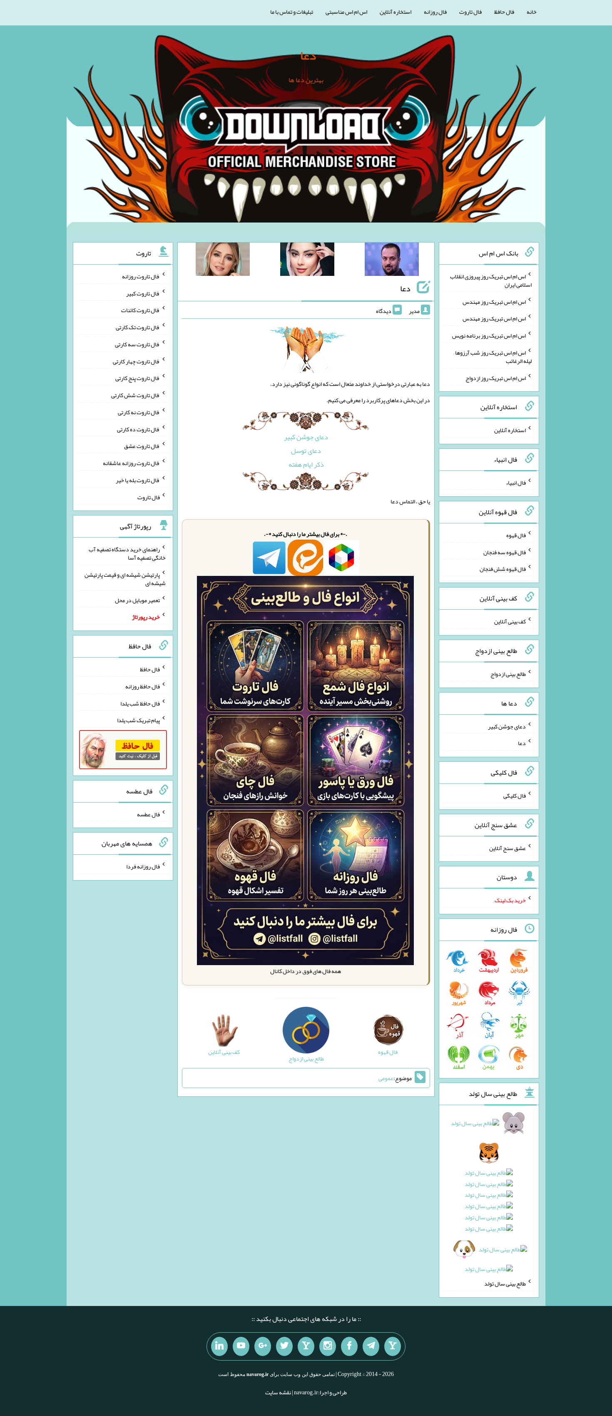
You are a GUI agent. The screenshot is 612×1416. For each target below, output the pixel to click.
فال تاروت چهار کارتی (136, 361)
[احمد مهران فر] (392, 261)
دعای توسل (306, 451)
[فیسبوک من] (349, 1346)
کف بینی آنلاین (510, 621)
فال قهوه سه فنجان (504, 552)
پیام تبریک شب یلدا (138, 720)
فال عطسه (148, 814)
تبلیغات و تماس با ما (291, 12)
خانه (532, 12)
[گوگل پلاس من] (262, 1346)
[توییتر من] (284, 1346)
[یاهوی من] (392, 1346)
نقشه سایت (278, 1392)
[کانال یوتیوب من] (241, 1346)
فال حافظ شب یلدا (140, 703)
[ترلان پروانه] (307, 261)
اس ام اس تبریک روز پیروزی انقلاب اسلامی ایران (491, 280)
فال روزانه (435, 12)
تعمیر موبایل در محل (137, 599)
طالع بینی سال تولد (505, 1283)
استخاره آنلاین (395, 12)
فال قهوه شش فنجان (503, 569)
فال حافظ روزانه (142, 686)
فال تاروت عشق (142, 446)
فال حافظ (504, 12)
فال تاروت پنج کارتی (137, 378)
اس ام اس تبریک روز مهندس (494, 301)
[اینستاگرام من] (327, 1346)
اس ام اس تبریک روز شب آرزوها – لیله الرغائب (492, 357)
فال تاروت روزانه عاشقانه (131, 463)
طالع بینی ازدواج (508, 674)
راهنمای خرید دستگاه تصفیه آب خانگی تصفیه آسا (127, 553)
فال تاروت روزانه (141, 276)
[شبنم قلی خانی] (223, 261)
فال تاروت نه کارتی (139, 412)
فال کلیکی (514, 795)
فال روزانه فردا (143, 866)
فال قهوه (516, 535)
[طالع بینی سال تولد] (489, 1199)
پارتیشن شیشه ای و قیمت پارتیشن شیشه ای (125, 579)
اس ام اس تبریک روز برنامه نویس (489, 335)
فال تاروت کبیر (143, 293)
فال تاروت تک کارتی (138, 327)
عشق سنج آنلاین (507, 847)
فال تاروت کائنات (140, 310)
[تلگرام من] (371, 1346)
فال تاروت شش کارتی (135, 395)
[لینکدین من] (219, 1346)
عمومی (385, 1078)
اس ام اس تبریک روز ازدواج (495, 377)
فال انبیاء (516, 482)
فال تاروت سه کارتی (137, 344)
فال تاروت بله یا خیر (138, 480)
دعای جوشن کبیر (306, 437)
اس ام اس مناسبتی (346, 12)
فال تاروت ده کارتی (138, 429)
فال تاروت (470, 12)
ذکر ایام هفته (306, 464)
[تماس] (306, 1346)
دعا (308, 55)
